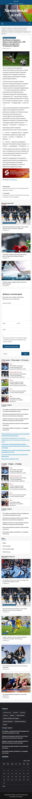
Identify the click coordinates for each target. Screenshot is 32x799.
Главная (11, 3)
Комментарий (7, 303)
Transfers (22, 712)
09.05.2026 (5, 258)
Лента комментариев (8, 549)
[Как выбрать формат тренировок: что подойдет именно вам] (5, 398)
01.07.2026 (5, 697)
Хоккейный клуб (16, 12)
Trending (5, 715)
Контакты (21, 3)
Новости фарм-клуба (20, 721)
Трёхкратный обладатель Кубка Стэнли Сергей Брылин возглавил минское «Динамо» (15, 227)
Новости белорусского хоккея (9, 37)
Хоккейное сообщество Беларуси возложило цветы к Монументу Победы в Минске (14, 255)
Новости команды (8, 721)
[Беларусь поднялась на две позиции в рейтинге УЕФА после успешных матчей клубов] (5, 382)
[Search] (30, 23)
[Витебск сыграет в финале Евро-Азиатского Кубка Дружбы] (16, 270)
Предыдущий (16, 188)
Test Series (15, 712)
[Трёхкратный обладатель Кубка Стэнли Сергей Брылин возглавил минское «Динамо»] (16, 215)
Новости (16, 3)
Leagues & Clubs (7, 712)
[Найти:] (12, 353)
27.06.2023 (6, 48)
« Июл (3, 786)
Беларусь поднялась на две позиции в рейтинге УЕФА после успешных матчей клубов (18, 383)
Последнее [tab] (6, 360)
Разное (11, 364)
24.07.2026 (5, 230)
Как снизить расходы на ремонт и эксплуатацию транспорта (18, 391)
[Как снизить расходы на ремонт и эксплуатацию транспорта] (5, 390)
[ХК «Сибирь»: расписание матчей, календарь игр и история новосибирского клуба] (5, 366)
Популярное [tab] (16, 360)
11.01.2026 (5, 285)
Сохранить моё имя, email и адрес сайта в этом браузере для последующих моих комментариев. (15, 339)
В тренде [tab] (25, 360)
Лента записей (6, 546)
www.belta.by (13, 179)
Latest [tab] (5, 464)
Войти (4, 543)
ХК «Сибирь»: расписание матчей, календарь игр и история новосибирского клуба (18, 367)
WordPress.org (6, 552)
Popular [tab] (11, 464)
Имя (4, 323)
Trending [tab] (18, 464)
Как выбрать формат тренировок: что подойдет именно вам (16, 399)
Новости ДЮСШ (20, 715)
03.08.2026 (5, 583)
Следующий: (16, 195)
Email (18, 323)
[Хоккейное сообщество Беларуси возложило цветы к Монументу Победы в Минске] (16, 243)
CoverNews (12, 796)
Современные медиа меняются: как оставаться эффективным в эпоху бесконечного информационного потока (15, 439)
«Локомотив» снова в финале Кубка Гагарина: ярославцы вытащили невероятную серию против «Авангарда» (15, 446)
